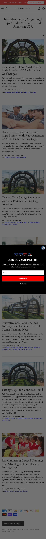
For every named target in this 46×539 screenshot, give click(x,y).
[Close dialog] (42, 247)
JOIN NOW (23, 278)
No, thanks (23, 284)
